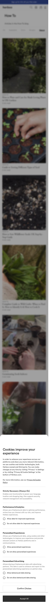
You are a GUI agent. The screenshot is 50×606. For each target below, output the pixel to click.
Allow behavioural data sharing (18, 573)
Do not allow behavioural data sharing (21, 578)
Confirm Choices (24, 588)
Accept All (24, 599)
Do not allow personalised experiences (21, 552)
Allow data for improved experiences (21, 519)
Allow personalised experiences (19, 547)
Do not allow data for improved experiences (23, 523)
